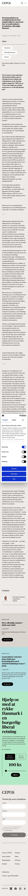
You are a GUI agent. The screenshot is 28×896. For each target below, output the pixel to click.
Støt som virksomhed (21, 757)
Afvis (14, 479)
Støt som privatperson (10, 757)
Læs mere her (7, 749)
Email (3, 819)
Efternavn (4, 811)
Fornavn (4, 803)
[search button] (22, 3)
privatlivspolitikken (8, 830)
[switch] (24, 452)
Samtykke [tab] (5, 420)
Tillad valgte (14, 474)
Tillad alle (14, 468)
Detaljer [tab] (14, 420)
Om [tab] (23, 420)
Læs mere (8, 639)
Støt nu (15, 775)
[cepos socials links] (11, 889)
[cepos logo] (8, 792)
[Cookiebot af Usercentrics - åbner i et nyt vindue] (19, 416)
